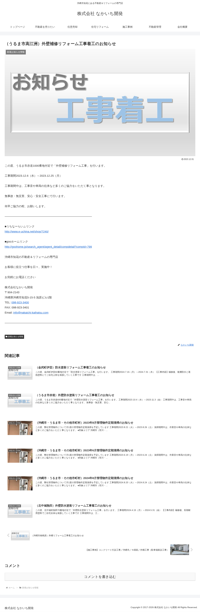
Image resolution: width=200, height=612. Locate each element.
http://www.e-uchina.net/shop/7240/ (27, 231)
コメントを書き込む (100, 577)
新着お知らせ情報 (15, 336)
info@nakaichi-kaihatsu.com (30, 312)
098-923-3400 (20, 302)
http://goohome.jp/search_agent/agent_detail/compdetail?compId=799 (48, 246)
